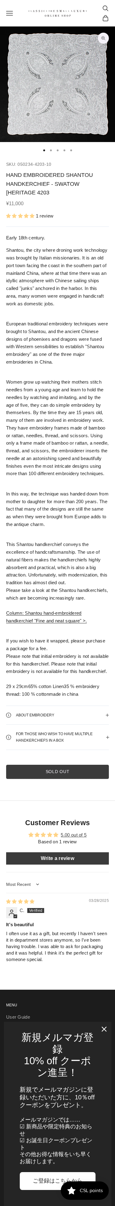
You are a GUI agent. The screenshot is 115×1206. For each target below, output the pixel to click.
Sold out (58, 771)
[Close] (104, 1029)
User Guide (18, 1017)
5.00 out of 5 (73, 834)
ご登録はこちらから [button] (57, 1181)
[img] (20, 901)
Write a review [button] (57, 858)
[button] (21, 215)
